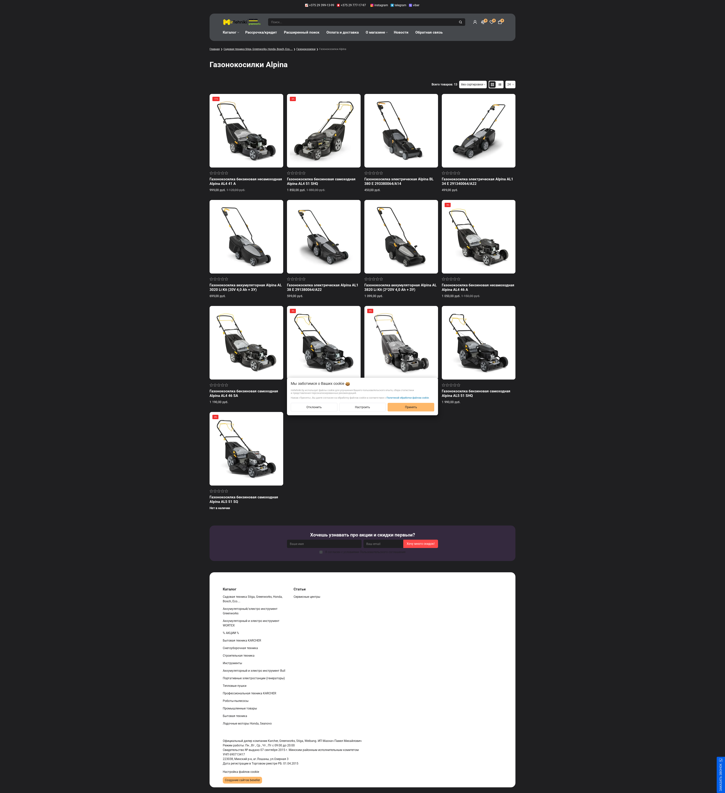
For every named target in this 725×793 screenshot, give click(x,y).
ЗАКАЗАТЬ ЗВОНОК (721, 777)
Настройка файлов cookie (241, 772)
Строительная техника (239, 655)
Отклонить (314, 407)
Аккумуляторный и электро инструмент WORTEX (251, 623)
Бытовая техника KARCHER (242, 640)
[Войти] (475, 22)
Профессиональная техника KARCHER (250, 693)
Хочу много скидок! (421, 544)
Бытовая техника (235, 716)
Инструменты (233, 663)
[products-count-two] (492, 84)
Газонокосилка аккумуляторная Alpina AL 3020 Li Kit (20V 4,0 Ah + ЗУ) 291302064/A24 (246, 289)
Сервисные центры (307, 597)
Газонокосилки (305, 49)
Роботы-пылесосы (236, 701)
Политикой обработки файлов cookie (407, 397)
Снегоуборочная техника (241, 648)
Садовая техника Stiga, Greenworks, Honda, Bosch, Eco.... (258, 49)
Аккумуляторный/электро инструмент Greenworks (250, 611)
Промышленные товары (240, 708)
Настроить (362, 407)
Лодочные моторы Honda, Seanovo (247, 723)
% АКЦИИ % (231, 633)
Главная (215, 49)
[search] (461, 22)
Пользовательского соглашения (383, 552)
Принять (411, 407)
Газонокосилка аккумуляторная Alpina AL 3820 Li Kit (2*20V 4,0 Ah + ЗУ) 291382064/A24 (400, 289)
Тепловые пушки (235, 686)
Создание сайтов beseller (242, 780)
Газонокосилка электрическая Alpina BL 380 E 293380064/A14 (398, 181)
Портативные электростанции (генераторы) (254, 678)
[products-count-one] (500, 84)
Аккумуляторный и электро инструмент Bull (254, 670)
